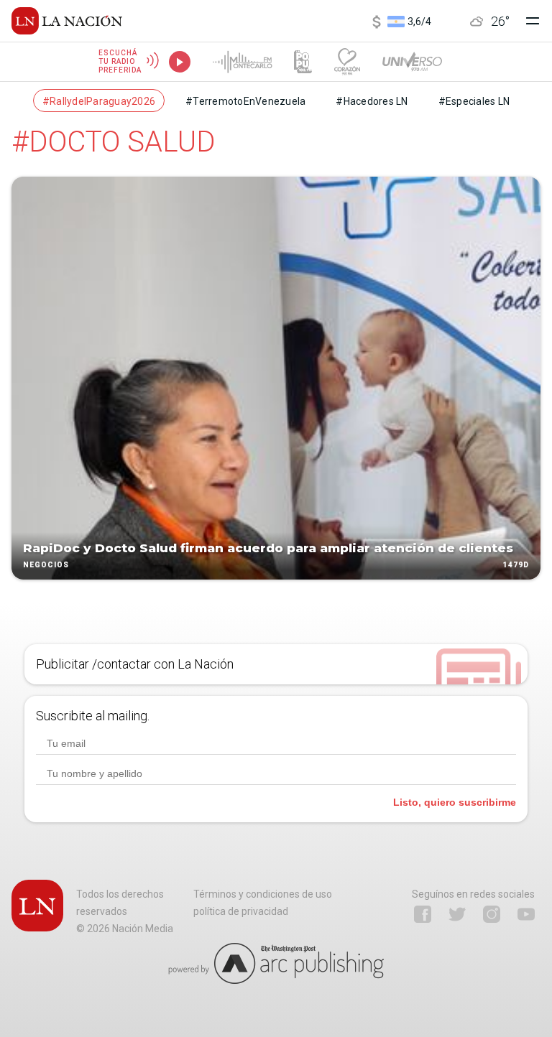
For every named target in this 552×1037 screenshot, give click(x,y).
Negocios (46, 565)
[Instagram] (491, 914)
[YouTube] (526, 914)
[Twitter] (457, 914)
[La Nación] (67, 20)
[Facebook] (422, 914)
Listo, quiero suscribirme (454, 802)
